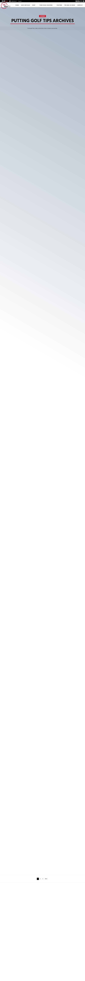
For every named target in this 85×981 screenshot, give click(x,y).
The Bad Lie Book (69, 5)
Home (17, 5)
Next (46, 878)
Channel (19, 1)
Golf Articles (25, 5)
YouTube (59, 5)
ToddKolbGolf (13, 1)
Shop (33, 5)
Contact (80, 5)
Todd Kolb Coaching (46, 5)
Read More (8, 113)
